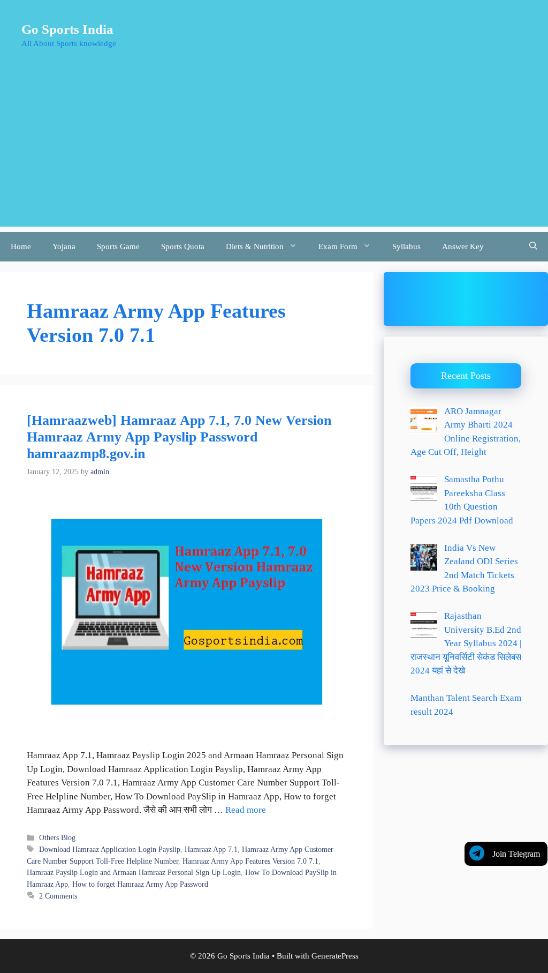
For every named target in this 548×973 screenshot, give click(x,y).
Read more (245, 810)
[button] (533, 246)
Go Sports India (67, 29)
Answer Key (463, 246)
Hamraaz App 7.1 (211, 849)
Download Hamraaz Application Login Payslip (109, 849)
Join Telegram (516, 853)
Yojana (63, 246)
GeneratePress (335, 956)
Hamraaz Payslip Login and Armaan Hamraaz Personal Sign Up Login (134, 872)
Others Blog (57, 837)
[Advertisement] (274, 152)
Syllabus (406, 246)
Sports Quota (182, 246)
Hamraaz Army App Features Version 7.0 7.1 (250, 861)
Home (21, 246)
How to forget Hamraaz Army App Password (140, 884)
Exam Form (337, 246)
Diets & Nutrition (255, 246)
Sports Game (118, 246)
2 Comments (58, 896)
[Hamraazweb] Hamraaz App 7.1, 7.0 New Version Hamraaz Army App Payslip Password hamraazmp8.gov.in (179, 437)
